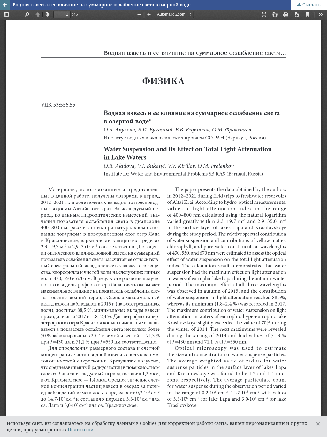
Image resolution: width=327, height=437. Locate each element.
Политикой (81, 429)
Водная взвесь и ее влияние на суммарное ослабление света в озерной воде (102, 5)
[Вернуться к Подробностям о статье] (5, 5)
